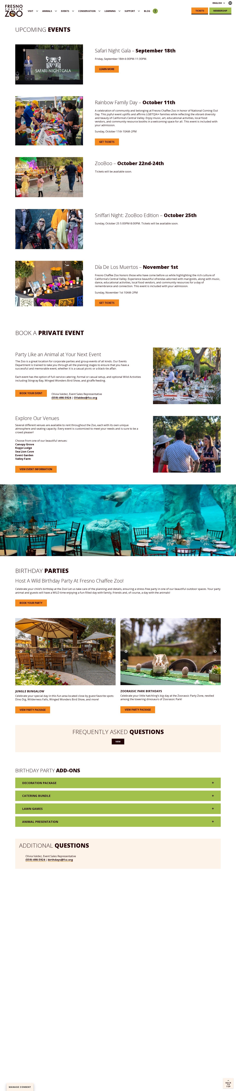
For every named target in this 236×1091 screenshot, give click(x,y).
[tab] (118, 783)
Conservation (87, 11)
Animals (47, 11)
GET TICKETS (106, 141)
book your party (31, 602)
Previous (20, 651)
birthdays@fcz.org (60, 859)
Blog (147, 11)
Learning (110, 11)
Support (130, 11)
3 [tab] (77, 676)
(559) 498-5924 (61, 397)
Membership (220, 10)
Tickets (199, 10)
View (118, 741)
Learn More (106, 69)
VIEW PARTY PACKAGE (33, 709)
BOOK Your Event (31, 393)
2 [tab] (72, 676)
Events (65, 11)
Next (110, 651)
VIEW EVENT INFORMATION (36, 469)
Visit (30, 11)
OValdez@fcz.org (85, 397)
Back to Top (228, 1084)
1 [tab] (68, 676)
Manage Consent (20, 1087)
